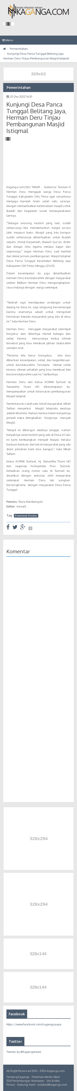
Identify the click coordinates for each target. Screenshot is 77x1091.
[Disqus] (38, 622)
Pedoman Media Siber (46, 1077)
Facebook (17, 1014)
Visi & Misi (53, 1080)
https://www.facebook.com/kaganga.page (33, 1024)
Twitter (15, 1041)
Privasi (10, 1084)
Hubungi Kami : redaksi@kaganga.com (42, 1084)
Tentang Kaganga (18, 1077)
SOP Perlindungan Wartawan (25, 1080)
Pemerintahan (19, 48)
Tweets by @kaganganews (23, 1051)
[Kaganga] (38, 11)
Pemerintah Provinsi (26, 515)
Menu (8, 41)
